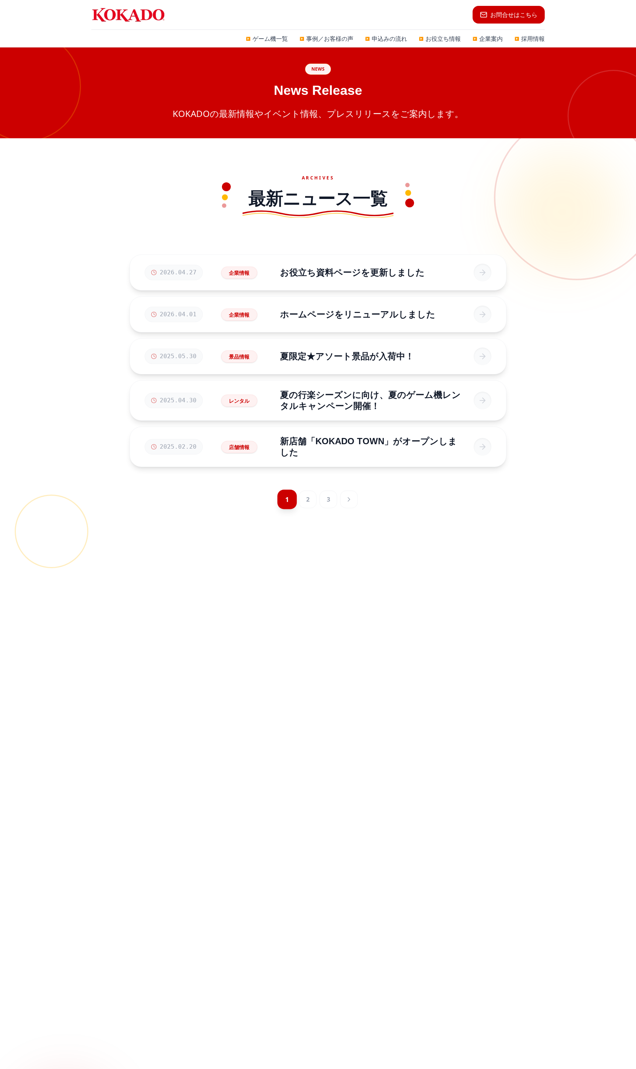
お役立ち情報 (440, 39)
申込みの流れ (386, 39)
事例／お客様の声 (326, 39)
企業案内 (488, 39)
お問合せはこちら (513, 15)
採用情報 (530, 39)
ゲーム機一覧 (267, 39)
